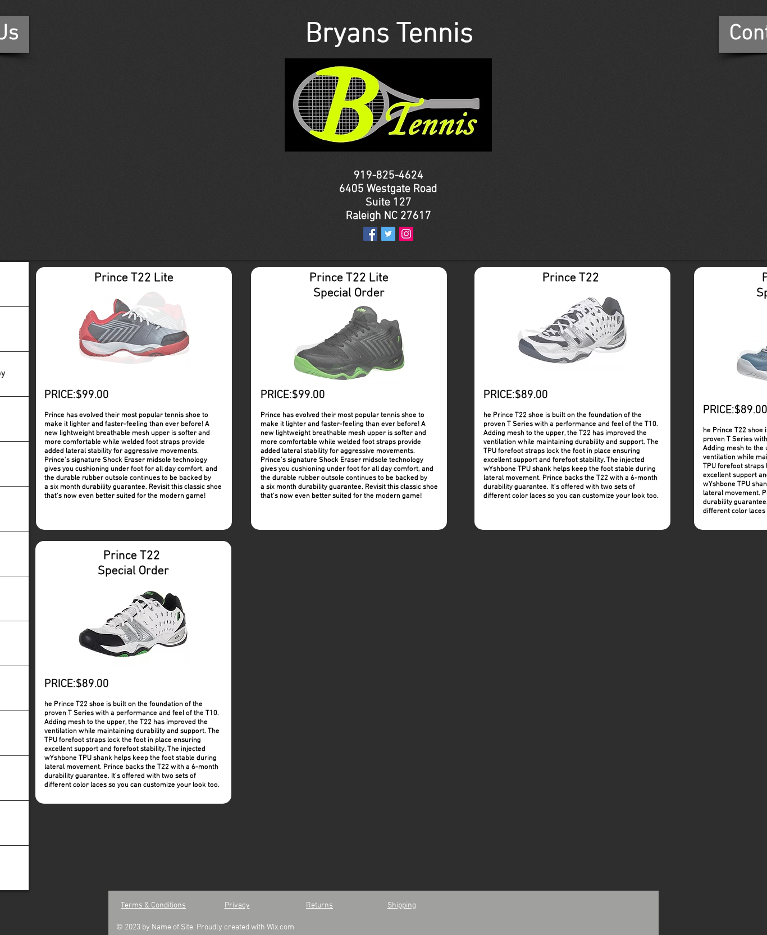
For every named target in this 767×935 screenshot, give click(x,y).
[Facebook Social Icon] (370, 234)
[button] (133, 328)
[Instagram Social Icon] (406, 234)
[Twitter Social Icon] (388, 234)
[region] (134, 398)
